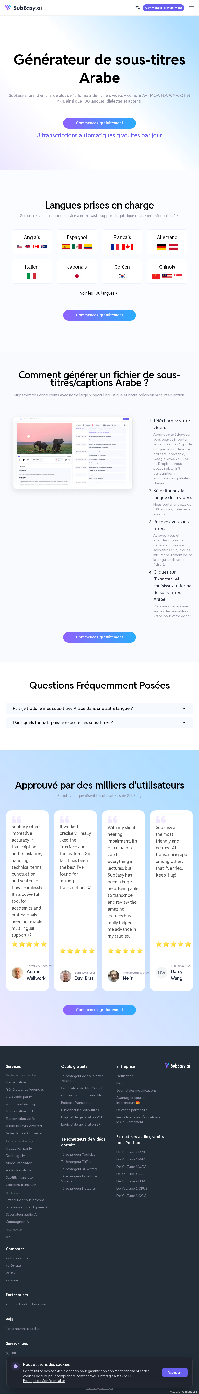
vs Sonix (12, 1280)
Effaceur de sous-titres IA (25, 1200)
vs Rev (10, 1273)
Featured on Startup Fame (26, 1304)
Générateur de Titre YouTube (83, 1088)
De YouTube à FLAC (131, 1181)
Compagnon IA (17, 1221)
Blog (120, 1083)
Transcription (16, 1082)
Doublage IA (15, 1155)
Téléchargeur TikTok (76, 1162)
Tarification (124, 1076)
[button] (138, 8)
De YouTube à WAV (131, 1166)
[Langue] (138, 8)
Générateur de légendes (25, 1089)
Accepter (175, 1372)
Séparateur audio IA (21, 1214)
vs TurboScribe (17, 1258)
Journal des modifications (136, 1090)
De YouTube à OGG (131, 1195)
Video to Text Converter (24, 1133)
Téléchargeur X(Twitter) (79, 1169)
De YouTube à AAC (130, 1174)
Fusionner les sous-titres (80, 1110)
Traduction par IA (19, 1148)
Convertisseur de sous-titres (83, 1095)
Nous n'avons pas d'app (24, 1328)
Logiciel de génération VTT (81, 1117)
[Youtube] (14, 1353)
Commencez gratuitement (163, 7)
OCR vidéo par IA (19, 1097)
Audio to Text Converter (24, 1126)
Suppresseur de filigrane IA (27, 1207)
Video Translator (19, 1163)
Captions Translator (21, 1185)
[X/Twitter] (7, 1353)
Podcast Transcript (75, 1102)
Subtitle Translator (20, 1177)
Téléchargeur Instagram (79, 1188)
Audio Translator (18, 1170)
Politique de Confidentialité (44, 1380)
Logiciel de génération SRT (81, 1124)
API (8, 1237)
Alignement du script (22, 1104)
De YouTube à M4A (130, 1159)
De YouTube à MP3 (130, 1152)
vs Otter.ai (14, 1265)
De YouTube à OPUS (131, 1188)
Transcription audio (21, 1111)
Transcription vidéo (20, 1118)
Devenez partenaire (131, 1110)
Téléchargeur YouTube (78, 1154)
